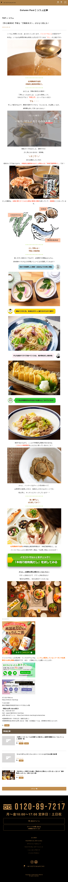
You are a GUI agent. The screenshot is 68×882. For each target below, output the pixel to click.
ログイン (58, 3)
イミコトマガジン (34, 853)
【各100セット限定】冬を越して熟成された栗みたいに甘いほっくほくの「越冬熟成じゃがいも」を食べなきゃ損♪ (40, 772)
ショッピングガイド (34, 850)
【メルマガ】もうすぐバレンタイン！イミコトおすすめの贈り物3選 (36, 754)
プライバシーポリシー (34, 843)
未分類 (6, 725)
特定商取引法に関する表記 (34, 840)
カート (61, 3)
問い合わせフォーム (34, 821)
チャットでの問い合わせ (34, 827)
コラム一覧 (34, 788)
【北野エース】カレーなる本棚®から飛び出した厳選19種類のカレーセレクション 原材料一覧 (40, 738)
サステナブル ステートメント (34, 847)
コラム (21, 743)
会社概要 (34, 837)
